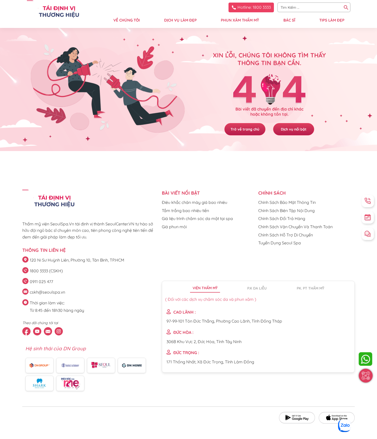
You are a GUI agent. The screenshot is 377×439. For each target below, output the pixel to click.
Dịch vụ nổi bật (293, 129)
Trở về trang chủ (245, 129)
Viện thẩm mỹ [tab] (205, 288)
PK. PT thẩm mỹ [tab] (310, 288)
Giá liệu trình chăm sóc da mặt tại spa (197, 218)
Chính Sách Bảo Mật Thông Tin (287, 202)
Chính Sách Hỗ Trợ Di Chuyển (285, 234)
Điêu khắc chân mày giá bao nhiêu (194, 202)
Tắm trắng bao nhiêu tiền (185, 210)
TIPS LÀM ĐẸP (331, 20)
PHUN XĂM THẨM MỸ (240, 20)
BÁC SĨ (289, 20)
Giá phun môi (174, 226)
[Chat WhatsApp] (365, 359)
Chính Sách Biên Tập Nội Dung (286, 210)
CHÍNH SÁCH (272, 193)
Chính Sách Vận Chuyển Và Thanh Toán (295, 226)
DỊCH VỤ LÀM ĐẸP (180, 20)
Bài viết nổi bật (181, 193)
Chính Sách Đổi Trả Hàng (281, 218)
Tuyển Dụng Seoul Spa (279, 242)
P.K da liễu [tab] (257, 288)
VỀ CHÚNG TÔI (126, 20)
